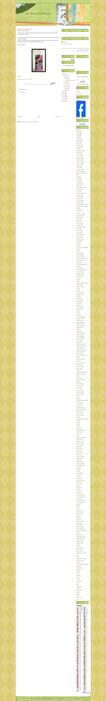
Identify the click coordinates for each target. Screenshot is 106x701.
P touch (78, 303)
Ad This (78, 476)
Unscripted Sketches (80, 204)
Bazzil (77, 296)
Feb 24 (66, 78)
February (66, 75)
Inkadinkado (79, 299)
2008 (64, 101)
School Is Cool (79, 292)
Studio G (78, 185)
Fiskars (78, 143)
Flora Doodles (79, 502)
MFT (77, 311)
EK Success (79, 309)
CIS (77, 435)
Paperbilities (79, 327)
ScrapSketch (79, 183)
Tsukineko (21, 79)
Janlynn (78, 510)
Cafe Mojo (78, 487)
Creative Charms (80, 495)
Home (39, 116)
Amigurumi (78, 483)
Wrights (78, 467)
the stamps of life (80, 359)
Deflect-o (78, 297)
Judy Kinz (78, 405)
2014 (64, 91)
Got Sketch (78, 225)
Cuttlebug (78, 147)
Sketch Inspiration (80, 333)
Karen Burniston (79, 407)
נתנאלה (78, 219)
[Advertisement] (29, 105)
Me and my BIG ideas (81, 283)
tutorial (77, 361)
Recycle (78, 454)
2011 (64, 96)
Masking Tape (79, 443)
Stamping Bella (79, 336)
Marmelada (78, 301)
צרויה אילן (78, 389)
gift (77, 584)
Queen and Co (79, 551)
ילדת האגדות (79, 238)
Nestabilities (79, 158)
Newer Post (19, 116)
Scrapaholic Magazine (81, 372)
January (65, 90)
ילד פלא (78, 262)
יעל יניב (77, 191)
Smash (77, 562)
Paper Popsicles (79, 536)
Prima (77, 176)
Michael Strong (79, 445)
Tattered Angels (79, 338)
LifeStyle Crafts (79, 351)
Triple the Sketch (80, 379)
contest (78, 577)
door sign (78, 581)
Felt (77, 251)
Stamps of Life (79, 415)
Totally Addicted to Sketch (81, 418)
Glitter (77, 506)
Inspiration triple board (24, 29)
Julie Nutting (79, 268)
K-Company (79, 513)
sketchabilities (79, 473)
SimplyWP (55, 698)
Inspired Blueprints (80, 349)
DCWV (77, 132)
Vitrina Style (79, 568)
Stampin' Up (79, 160)
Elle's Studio (79, 439)
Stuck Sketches (79, 260)
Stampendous (79, 458)
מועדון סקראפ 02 (79, 362)
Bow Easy (78, 433)
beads (77, 571)
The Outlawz (79, 461)
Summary (78, 460)
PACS (77, 249)
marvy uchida (79, 254)
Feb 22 (66, 83)
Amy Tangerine (79, 392)
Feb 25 (66, 77)
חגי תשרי (78, 236)
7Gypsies (78, 428)
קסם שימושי (26, 79)
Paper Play (78, 534)
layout (77, 130)
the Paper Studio (80, 318)
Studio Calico (79, 307)
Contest (78, 493)
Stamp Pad (78, 163)
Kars (77, 515)
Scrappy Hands (79, 193)
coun (77, 579)
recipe (77, 471)
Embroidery (78, 498)
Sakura (78, 329)
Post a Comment (21, 92)
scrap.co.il (78, 340)
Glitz (77, 508)
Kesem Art (78, 217)
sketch (77, 135)
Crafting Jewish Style (80, 258)
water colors (79, 383)
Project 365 (78, 549)
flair (77, 582)
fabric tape (78, 189)
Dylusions (78, 221)
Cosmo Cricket (79, 366)
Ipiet (82, 698)
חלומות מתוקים (79, 215)
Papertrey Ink (79, 541)
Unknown (65, 42)
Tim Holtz (78, 277)
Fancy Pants (79, 402)
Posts (79, 91)
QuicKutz (78, 450)
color (77, 424)
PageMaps (78, 305)
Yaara (77, 469)
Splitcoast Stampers (80, 355)
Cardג (77, 489)
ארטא (77, 212)
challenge (78, 165)
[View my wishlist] (82, 124)
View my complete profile (67, 44)
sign (77, 592)
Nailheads (78, 284)
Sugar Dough (79, 286)
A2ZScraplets (79, 390)
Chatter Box (78, 200)
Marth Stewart (79, 521)
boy (77, 573)
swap (77, 279)
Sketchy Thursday (80, 374)
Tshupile (78, 566)
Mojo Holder (79, 448)
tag (77, 281)
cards (77, 422)
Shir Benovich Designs (38, 13)
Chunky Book (79, 320)
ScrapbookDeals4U (80, 558)
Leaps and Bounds (80, 409)
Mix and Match (79, 528)
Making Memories (80, 226)
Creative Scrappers (80, 346)
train (77, 594)
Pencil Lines (79, 543)
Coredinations (79, 394)
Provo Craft (78, 413)
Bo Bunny (78, 432)
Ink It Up (78, 139)
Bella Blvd (78, 198)
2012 (64, 95)
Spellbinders (79, 294)
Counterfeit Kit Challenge (81, 173)
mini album (78, 230)
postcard (78, 586)
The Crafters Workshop (81, 564)
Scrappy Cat (79, 197)
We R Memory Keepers (81, 206)
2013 (64, 93)
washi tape (78, 210)
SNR (77, 556)
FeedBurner (85, 84)
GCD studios (79, 347)
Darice (77, 398)
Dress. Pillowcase (80, 497)
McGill (77, 312)
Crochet (78, 241)
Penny (77, 545)
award (77, 569)
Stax (77, 376)
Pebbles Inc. (79, 411)
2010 (64, 98)
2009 (64, 100)
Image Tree (78, 368)
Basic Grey (78, 364)
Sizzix (77, 245)
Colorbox (78, 180)
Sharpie (78, 133)
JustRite (78, 167)
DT (77, 396)
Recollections (79, 234)
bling (77, 208)
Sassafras (78, 331)
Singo (77, 243)
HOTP (77, 288)
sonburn (78, 141)
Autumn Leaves (79, 162)
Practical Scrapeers (80, 316)
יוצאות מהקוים (79, 385)
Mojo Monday (79, 273)
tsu (77, 596)
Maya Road (78, 525)
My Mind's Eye (79, 275)
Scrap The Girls (79, 456)
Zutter (77, 381)
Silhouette (78, 195)
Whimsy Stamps (79, 465)
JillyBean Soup (79, 511)
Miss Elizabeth (79, 150)
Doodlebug (78, 202)
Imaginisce (78, 253)
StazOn (78, 152)
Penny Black (79, 547)
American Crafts (79, 213)
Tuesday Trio (79, 169)
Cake (77, 266)
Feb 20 (66, 85)
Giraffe (77, 504)
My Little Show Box (80, 269)
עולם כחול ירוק (79, 271)
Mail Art (78, 519)
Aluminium (78, 478)
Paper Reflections (80, 538)
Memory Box (79, 526)
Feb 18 (66, 88)
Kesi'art (78, 517)
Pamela (78, 314)
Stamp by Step (79, 334)
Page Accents (79, 353)
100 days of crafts (80, 344)
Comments (80, 94)
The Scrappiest (79, 463)
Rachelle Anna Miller (80, 553)
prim (77, 588)
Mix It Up (78, 447)
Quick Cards (79, 452)
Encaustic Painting (80, 500)
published (78, 590)
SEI (77, 554)
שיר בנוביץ (78, 156)
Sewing (78, 178)
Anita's (77, 485)
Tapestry (78, 377)
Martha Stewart (79, 171)
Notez (84, 698)
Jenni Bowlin (79, 404)
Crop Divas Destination (81, 247)
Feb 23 (66, 82)
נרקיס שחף (78, 387)
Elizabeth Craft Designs (81, 400)
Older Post (58, 116)
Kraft (77, 290)
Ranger (78, 370)
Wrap (77, 420)
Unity (77, 148)
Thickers (78, 228)
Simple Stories (79, 560)
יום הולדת (30, 79)
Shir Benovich (78, 100)
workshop (78, 342)
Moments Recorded (80, 530)
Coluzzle (78, 182)
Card (77, 137)
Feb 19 (66, 87)
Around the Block (80, 430)
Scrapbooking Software (69, 698)
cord (77, 426)
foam (77, 357)
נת (77, 599)
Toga (77, 417)
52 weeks (78, 475)
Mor (77, 532)
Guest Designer (79, 325)
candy (77, 575)
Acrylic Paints (79, 256)
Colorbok (78, 491)
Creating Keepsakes (80, 437)
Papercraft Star (79, 540)
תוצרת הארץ (78, 154)
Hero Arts (78, 232)
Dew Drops (78, 223)
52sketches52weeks (80, 264)
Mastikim (78, 523)
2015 (64, 73)
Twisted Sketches (80, 187)
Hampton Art (79, 441)
